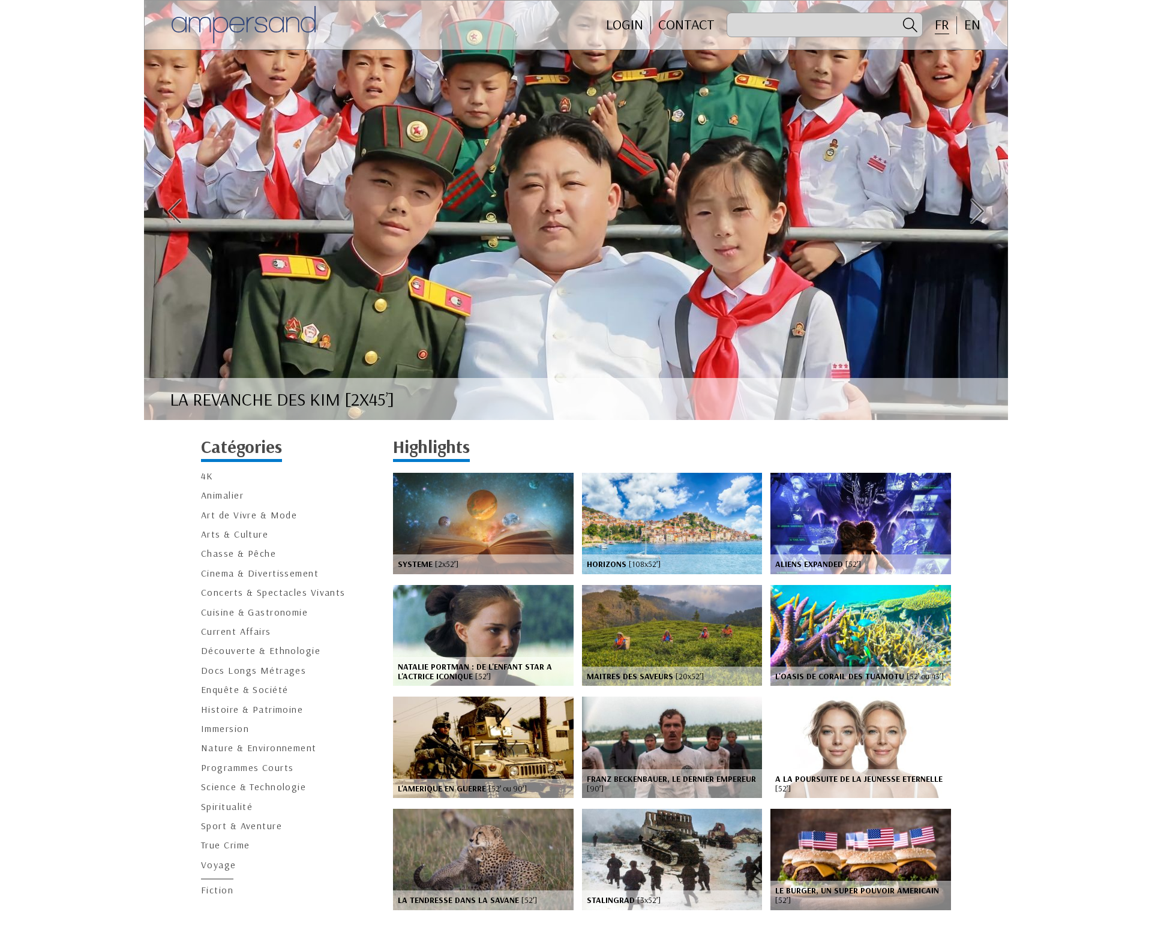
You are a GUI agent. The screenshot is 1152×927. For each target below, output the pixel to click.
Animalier (222, 495)
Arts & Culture (234, 534)
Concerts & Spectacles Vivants (273, 592)
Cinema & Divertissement (260, 573)
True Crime (225, 845)
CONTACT (686, 24)
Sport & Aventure (241, 826)
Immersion (225, 728)
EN (972, 24)
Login (624, 24)
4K (207, 476)
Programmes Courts (247, 767)
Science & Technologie (253, 787)
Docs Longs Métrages (253, 670)
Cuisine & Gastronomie (254, 612)
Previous (174, 211)
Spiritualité (227, 806)
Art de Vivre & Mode (249, 515)
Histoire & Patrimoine (252, 709)
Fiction (217, 890)
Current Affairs (236, 631)
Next (977, 211)
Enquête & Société (244, 689)
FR (942, 24)
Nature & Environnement (259, 748)
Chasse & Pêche (238, 553)
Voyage (218, 865)
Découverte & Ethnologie (260, 650)
